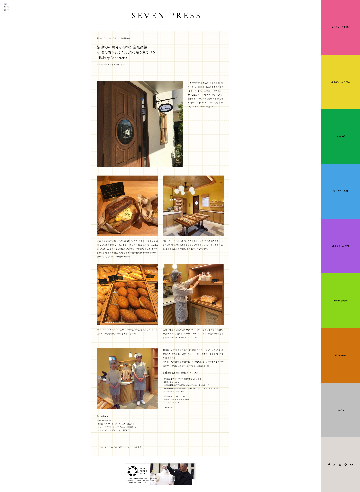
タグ (101, 447)
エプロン (114, 447)
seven (125, 64)
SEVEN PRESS (166, 15)
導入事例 (137, 447)
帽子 (121, 447)
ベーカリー (128, 447)
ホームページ (169, 407)
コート (107, 447)
